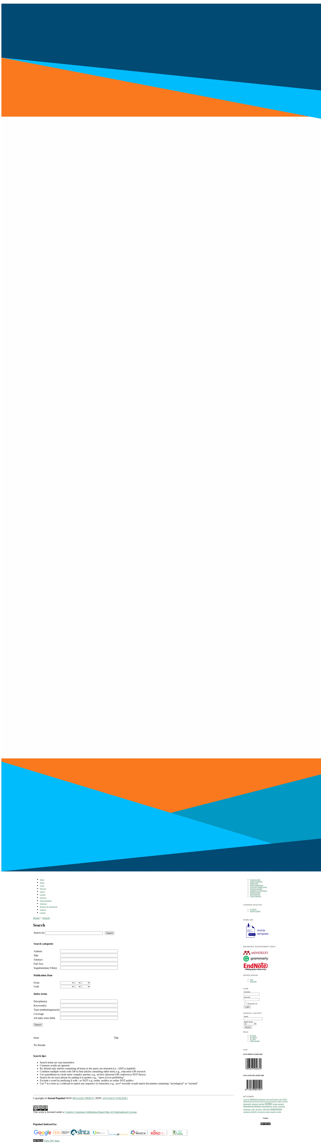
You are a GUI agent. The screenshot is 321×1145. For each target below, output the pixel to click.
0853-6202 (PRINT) (83, 1098)
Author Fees (254, 883)
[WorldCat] (138, 1135)
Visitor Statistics (255, 896)
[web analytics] (38, 1140)
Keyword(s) (40, 1005)
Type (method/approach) (47, 1009)
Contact (43, 913)
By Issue (253, 1035)
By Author (253, 1037)
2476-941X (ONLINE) (115, 1098)
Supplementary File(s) (45, 968)
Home (42, 880)
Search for (39, 932)
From (36, 982)
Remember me (252, 1004)
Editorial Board (255, 892)
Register (43, 889)
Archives (43, 898)
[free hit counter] (265, 1124)
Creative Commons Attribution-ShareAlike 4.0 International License (101, 1112)
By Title (253, 1039)
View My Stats (52, 1140)
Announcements (46, 901)
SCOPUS (253, 909)
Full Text (38, 963)
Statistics (43, 904)
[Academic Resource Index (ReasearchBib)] (178, 1135)
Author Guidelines (256, 881)
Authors (38, 951)
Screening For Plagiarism (258, 891)
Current (42, 895)
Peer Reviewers (255, 894)
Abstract (38, 959)
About (42, 883)
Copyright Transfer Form (258, 887)
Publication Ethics (256, 889)
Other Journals (255, 1041)
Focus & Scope (255, 880)
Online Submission (256, 885)
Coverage (39, 1013)
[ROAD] (157, 1135)
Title (36, 955)
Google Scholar (255, 911)
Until (36, 986)
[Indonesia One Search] (99, 1135)
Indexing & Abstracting (48, 907)
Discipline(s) (40, 1001)
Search (42, 892)
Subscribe (253, 981)
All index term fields (44, 1018)
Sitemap (43, 910)
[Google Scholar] (42, 1135)
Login (42, 886)
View (251, 980)
